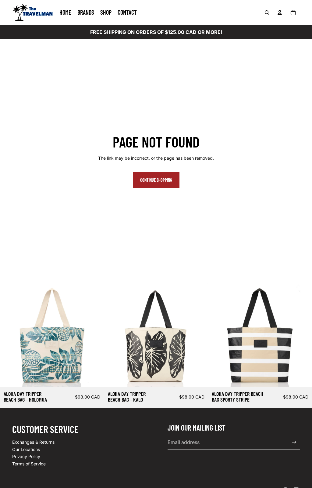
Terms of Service (29, 463)
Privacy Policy (26, 456)
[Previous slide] (9, 335)
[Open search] (267, 12)
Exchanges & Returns (33, 442)
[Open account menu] (279, 12)
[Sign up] (294, 442)
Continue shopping (156, 180)
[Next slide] (95, 335)
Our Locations (26, 449)
